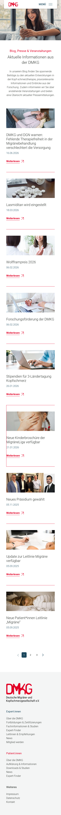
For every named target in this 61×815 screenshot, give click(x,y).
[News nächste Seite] (43, 655)
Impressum (12, 794)
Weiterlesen (13, 161)
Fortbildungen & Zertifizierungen (24, 722)
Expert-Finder (13, 730)
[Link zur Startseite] (13, 4)
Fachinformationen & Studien (22, 726)
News (9, 738)
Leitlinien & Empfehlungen (20, 734)
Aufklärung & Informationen (21, 764)
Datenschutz (13, 798)
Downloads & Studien (18, 768)
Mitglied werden (15, 742)
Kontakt (10, 801)
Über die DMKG (14, 718)
